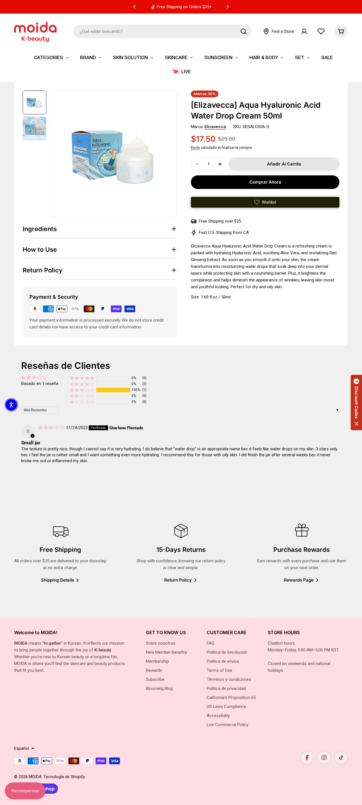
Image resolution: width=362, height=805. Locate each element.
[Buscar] (243, 31)
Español (21, 748)
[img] (51, 427)
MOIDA (35, 776)
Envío (195, 147)
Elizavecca (215, 126)
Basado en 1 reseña (39, 383)
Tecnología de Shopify (64, 776)
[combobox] (162, 31)
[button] (134, 6)
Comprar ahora (265, 182)
